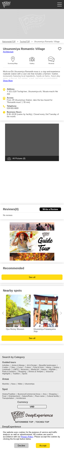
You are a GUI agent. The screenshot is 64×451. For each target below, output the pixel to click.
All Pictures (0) (19, 158)
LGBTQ (16, 369)
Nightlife (52, 369)
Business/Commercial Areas (29, 394)
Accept (42, 445)
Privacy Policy (27, 437)
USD (32, 406)
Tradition (16, 374)
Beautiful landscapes (47, 365)
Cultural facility (53, 396)
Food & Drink (38, 367)
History (56, 367)
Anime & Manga (18, 365)
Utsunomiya (29, 384)
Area (45, 394)
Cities (13, 367)
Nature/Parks (27, 396)
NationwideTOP (9, 41)
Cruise (20, 367)
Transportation (8, 398)
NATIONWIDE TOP (24, 422)
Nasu (13, 384)
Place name (40, 396)
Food (4, 396)
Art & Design (32, 365)
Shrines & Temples (35, 372)
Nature (44, 369)
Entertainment (14, 396)
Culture (28, 367)
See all (32, 277)
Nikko (20, 384)
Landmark (6, 369)
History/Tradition (8, 394)
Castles (5, 367)
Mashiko (5, 384)
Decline (21, 445)
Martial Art (35, 369)
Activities (5, 365)
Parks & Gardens (9, 372)
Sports (24, 374)
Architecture (8, 52)
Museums (25, 369)
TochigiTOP (25, 41)
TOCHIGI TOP (42, 422)
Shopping (22, 372)
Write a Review (50, 209)
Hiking (48, 367)
